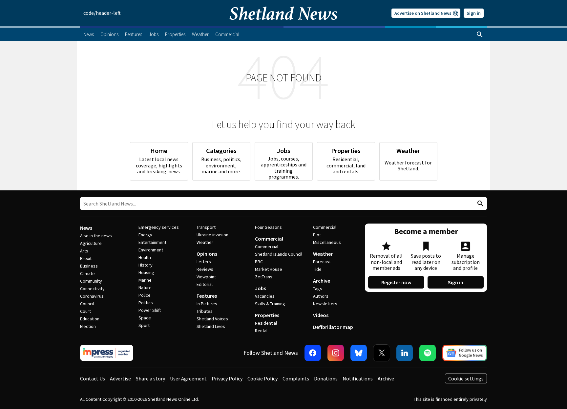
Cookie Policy (262, 378)
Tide (317, 269)
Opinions (207, 253)
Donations (326, 378)
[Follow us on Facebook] (312, 353)
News (86, 228)
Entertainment (152, 242)
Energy (145, 235)
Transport (206, 227)
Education (89, 319)
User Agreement (188, 378)
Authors (320, 296)
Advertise (120, 378)
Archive (321, 280)
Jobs (260, 288)
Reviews (205, 269)
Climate (87, 273)
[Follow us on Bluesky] (358, 353)
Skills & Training (270, 304)
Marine (145, 280)
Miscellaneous (327, 242)
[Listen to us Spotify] (427, 353)
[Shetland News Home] (283, 24)
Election (88, 326)
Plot (317, 235)
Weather (205, 242)
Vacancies (265, 296)
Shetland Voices (212, 319)
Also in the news (96, 236)
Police (144, 295)
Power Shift (149, 310)
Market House (268, 269)
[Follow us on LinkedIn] (404, 353)
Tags (317, 288)
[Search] (479, 34)
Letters (204, 262)
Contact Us (92, 378)
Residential (266, 323)
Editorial (205, 284)
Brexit (86, 258)
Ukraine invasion (212, 235)
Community (91, 281)
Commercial (269, 238)
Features (207, 295)
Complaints (296, 378)
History (145, 265)
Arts (84, 251)
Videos (320, 315)
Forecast (322, 262)
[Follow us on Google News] (464, 353)
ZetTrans (263, 277)
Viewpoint (206, 277)
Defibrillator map (333, 327)
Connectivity (92, 288)
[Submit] (479, 203)
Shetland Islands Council (278, 254)
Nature (145, 288)
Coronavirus (92, 296)
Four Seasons (268, 227)
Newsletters (325, 304)
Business (89, 266)
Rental (261, 331)
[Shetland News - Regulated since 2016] (106, 353)
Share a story (150, 378)
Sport (144, 325)
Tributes (205, 311)
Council (87, 304)
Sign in (474, 13)
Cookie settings (466, 378)
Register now (396, 282)
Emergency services (158, 227)
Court (85, 311)
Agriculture (91, 243)
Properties (267, 315)
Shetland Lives (211, 326)
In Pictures (207, 304)
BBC (259, 262)
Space (144, 318)
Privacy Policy (227, 378)
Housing (146, 272)
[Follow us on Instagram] (335, 353)
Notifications (358, 378)
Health (144, 257)
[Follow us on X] (381, 353)
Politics (145, 303)
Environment (150, 250)
